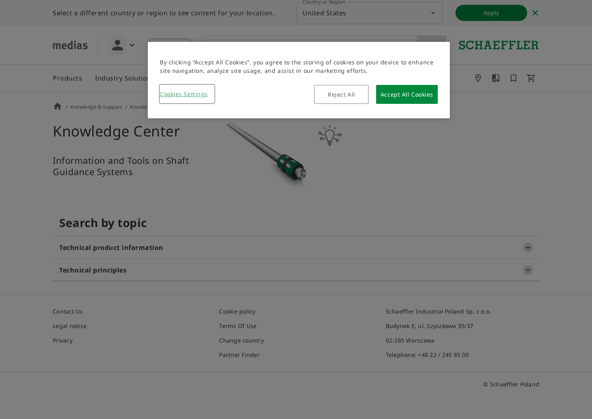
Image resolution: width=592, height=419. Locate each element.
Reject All (341, 94)
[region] (299, 80)
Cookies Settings (184, 94)
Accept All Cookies (407, 94)
